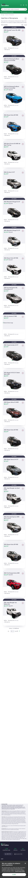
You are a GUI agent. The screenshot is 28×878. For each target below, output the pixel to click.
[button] (22, 30)
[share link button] (25, 18)
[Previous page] (8, 631)
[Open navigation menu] (26, 5)
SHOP (2, 858)
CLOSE (14, 874)
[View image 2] (13, 45)
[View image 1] (12, 45)
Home (3, 14)
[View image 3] (14, 45)
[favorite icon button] (21, 5)
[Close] (25, 863)
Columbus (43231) (10, 12)
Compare (25, 24)
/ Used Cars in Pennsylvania (9, 14)
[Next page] (19, 631)
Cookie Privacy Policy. (20, 871)
